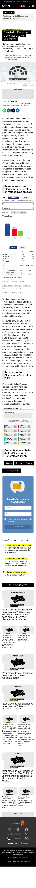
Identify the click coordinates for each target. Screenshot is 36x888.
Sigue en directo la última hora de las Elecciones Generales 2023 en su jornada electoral (18, 57)
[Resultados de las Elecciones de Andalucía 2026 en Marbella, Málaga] (26, 630)
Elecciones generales (11, 471)
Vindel (5, 292)
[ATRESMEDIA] (18, 823)
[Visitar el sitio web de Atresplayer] (13, 843)
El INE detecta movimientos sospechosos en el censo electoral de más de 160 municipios (19, 563)
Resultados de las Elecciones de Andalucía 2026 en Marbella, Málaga (24, 638)
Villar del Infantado (9, 289)
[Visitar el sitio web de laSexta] (18, 829)
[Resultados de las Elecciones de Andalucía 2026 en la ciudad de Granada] (18, 693)
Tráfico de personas (26, 1)
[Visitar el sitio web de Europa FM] (18, 838)
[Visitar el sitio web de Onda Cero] (9, 838)
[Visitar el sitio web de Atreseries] (26, 833)
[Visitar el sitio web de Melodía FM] (26, 838)
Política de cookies (11, 861)
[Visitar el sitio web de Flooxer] (24, 843)
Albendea (6, 281)
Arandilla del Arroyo (18, 281)
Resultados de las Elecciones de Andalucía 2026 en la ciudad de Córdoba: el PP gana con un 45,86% (25, 801)
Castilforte (18, 285)
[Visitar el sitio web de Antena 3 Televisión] (9, 829)
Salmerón (27, 285)
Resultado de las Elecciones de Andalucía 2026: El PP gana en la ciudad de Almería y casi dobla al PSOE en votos (9, 729)
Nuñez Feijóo (16, 1)
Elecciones (18, 585)
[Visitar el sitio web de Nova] (9, 833)
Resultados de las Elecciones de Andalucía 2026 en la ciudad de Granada (17, 706)
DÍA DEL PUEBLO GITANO (16, 572)
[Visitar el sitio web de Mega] (18, 833)
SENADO (26, 198)
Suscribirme (18, 527)
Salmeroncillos (8, 285)
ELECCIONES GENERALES (16, 559)
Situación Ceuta (7, 1)
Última (23, 6)
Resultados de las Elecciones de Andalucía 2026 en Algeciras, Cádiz (17, 675)
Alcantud (13, 292)
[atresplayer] (28, 6)
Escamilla (21, 292)
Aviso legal (11, 858)
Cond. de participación (24, 861)
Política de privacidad (21, 858)
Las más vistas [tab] (9, 540)
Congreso (5, 212)
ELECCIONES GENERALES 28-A (18, 545)
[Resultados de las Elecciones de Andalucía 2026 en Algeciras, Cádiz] (18, 662)
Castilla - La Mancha (19, 212)
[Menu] (33, 6)
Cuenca (9, 463)
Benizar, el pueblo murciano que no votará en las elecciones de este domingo (18, 550)
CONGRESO (13, 198)
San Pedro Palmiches (24, 289)
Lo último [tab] (24, 540)
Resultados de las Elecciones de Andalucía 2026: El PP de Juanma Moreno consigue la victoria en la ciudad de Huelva (17, 776)
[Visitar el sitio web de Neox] (26, 829)
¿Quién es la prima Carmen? (16, 575)
